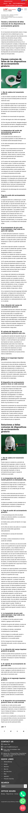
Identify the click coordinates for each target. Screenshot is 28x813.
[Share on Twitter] (11, 731)
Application (6, 776)
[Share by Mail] (23, 731)
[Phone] (23, 794)
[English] (22, 0)
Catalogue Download (8, 1)
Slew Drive (6, 766)
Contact (5, 764)
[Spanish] (26, 0)
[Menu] (25, 9)
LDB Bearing (12, 801)
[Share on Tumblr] (17, 731)
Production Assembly (9, 778)
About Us (5, 3)
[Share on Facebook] (4, 731)
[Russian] (24, 0)
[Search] (21, 9)
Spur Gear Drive (7, 771)
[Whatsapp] (23, 801)
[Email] (23, 808)
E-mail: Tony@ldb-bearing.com (19, 3)
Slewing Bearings (8, 761)
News (5, 774)
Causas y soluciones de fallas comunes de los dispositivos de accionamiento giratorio (13, 24)
